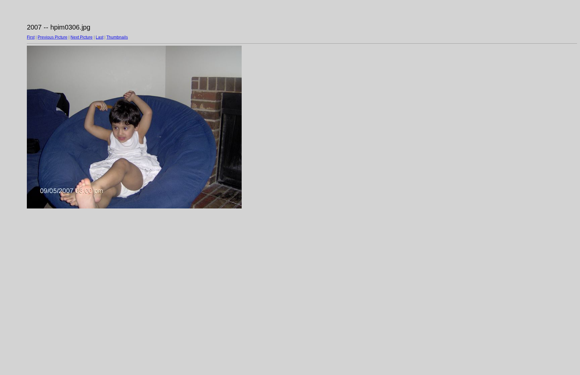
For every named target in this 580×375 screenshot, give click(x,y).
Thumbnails (117, 37)
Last (99, 37)
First (31, 37)
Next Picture (81, 37)
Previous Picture (52, 37)
